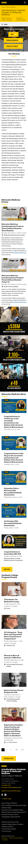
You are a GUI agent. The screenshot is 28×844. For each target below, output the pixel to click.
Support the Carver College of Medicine (6, 19)
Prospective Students (12, 46)
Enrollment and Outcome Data (10, 822)
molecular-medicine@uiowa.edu (11, 787)
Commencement (6, 831)
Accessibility (5, 839)
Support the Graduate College (20, 19)
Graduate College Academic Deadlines (12, 824)
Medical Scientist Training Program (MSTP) (13, 812)
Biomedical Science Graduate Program (12, 810)
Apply (12, 34)
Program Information (12, 40)
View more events (8, 758)
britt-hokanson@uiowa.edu (19, 252)
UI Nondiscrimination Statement (16, 838)
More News (7, 569)
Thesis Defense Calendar (8, 829)
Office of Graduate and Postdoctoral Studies (13, 805)
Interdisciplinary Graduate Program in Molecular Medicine (13, 12)
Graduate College (6, 807)
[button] (25, 2)
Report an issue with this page (10, 791)
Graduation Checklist (7, 826)
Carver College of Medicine (8, 7)
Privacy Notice (4, 838)
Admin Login (7, 799)
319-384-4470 (6, 785)
